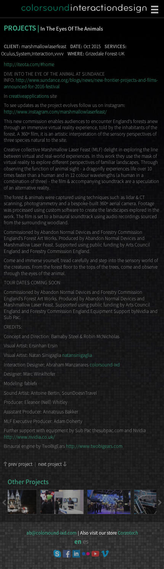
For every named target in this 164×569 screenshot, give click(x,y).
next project (50, 464)
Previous (4, 502)
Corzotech (128, 533)
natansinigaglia (77, 355)
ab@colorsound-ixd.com (51, 533)
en (77, 541)
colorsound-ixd (105, 365)
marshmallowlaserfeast (43, 46)
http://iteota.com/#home (29, 64)
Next (159, 502)
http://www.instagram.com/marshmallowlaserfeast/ (55, 112)
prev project (20, 464)
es (85, 541)
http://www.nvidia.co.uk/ (29, 437)
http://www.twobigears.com (94, 446)
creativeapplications (29, 96)
